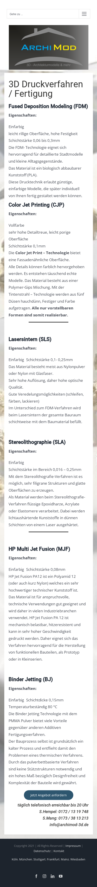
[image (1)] (48, 26)
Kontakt (58, 851)
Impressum (73, 846)
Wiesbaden (77, 859)
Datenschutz (42, 851)
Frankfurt (53, 859)
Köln (15, 859)
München (25, 859)
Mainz (65, 859)
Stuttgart (39, 859)
